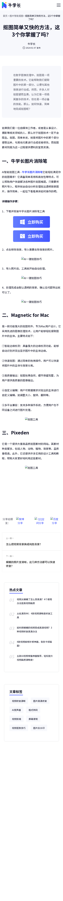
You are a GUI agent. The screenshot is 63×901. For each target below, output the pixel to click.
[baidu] (54, 519)
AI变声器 (16, 710)
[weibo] (20, 519)
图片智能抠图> (17, 15)
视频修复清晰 (19, 701)
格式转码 (33, 710)
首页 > (6, 15)
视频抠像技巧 (19, 728)
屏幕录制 (33, 719)
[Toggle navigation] (58, 5)
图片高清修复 (40, 701)
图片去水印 (39, 728)
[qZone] (40, 519)
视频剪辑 (16, 719)
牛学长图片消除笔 (32, 172)
